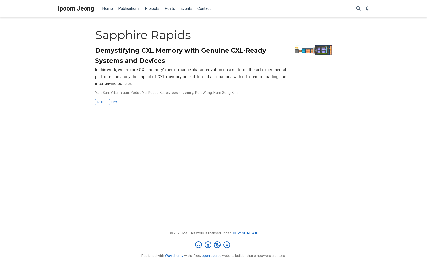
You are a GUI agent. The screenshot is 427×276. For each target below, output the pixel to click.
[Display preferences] (367, 9)
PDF (100, 102)
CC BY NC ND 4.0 (244, 233)
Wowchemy (174, 256)
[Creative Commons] (213, 244)
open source (211, 256)
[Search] (358, 9)
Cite (114, 102)
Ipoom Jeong (76, 8)
